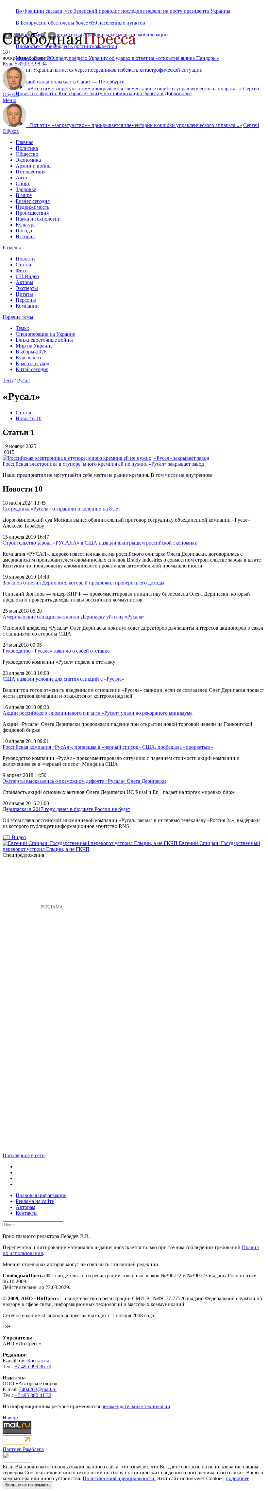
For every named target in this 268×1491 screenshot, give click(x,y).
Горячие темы (18, 317)
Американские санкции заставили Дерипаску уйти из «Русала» (74, 617)
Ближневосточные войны (44, 340)
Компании (27, 306)
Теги (8, 380)
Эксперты (27, 288)
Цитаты (24, 294)
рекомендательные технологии (135, 1406)
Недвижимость (32, 207)
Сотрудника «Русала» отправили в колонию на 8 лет (61, 509)
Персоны (26, 300)
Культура (26, 224)
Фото (21, 270)
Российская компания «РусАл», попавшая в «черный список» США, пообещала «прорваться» (108, 747)
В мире (24, 195)
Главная (24, 142)
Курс (8, 63)
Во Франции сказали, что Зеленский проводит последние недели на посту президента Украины (123, 11)
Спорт (23, 183)
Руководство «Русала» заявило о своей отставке (56, 651)
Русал (23, 380)
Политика (27, 148)
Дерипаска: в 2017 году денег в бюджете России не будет (66, 809)
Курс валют (29, 357)
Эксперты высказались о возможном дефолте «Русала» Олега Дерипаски (84, 781)
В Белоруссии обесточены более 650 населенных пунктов (80, 23)
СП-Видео (27, 276)
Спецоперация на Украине (45, 334)
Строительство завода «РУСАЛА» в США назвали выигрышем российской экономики (100, 543)
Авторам (25, 1207)
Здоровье (26, 189)
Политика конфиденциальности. (119, 1478)
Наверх (11, 1417)
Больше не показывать (28, 1484)
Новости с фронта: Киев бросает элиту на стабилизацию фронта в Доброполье (104, 93)
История (25, 236)
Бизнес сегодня (33, 201)
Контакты (27, 1213)
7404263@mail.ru (38, 1389)
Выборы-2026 (31, 351)
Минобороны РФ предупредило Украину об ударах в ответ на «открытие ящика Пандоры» (117, 58)
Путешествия (30, 171)
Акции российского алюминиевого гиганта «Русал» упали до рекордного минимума (98, 713)
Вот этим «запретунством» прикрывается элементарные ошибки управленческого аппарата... (134, 88)
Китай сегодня (32, 369)
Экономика (28, 160)
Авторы (24, 282)
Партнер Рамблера (23, 1449)
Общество (27, 154)
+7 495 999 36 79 (32, 1366)
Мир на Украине (34, 346)
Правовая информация (41, 1195)
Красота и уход (32, 363)
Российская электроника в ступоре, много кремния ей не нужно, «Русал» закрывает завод (103, 464)
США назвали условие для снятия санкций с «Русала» (63, 679)
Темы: (22, 328)
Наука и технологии (38, 219)
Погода (24, 230)
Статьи (23, 264)
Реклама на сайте (35, 1201)
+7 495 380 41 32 (32, 1395)
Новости (25, 258)
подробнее (237, 1478)
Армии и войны (34, 166)
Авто (21, 177)
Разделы (12, 247)
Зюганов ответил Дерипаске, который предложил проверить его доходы (83, 582)
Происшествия (32, 213)
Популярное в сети (24, 1155)
